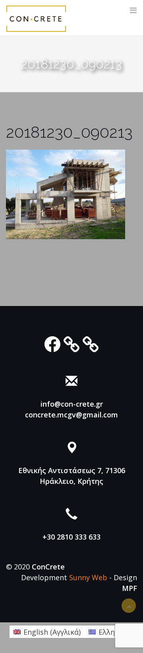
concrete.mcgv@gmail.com (71, 414)
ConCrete (48, 566)
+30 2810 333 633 (71, 537)
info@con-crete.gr (72, 404)
